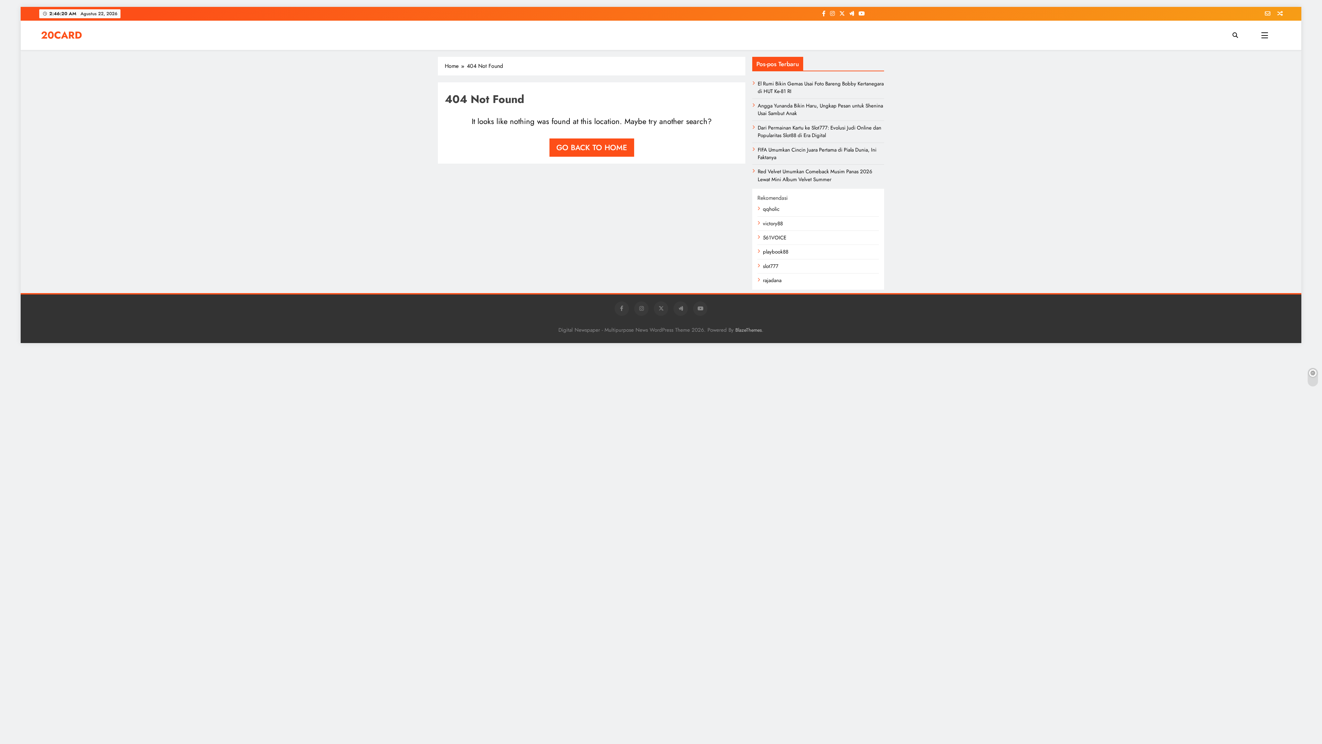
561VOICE (774, 237)
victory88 (773, 223)
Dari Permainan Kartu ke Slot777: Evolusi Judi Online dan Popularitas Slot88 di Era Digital (819, 131)
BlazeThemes (748, 330)
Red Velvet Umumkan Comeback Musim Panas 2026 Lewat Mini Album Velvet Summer (815, 175)
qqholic (771, 209)
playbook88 (775, 252)
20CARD (61, 35)
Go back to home (591, 147)
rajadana (772, 280)
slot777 (770, 266)
